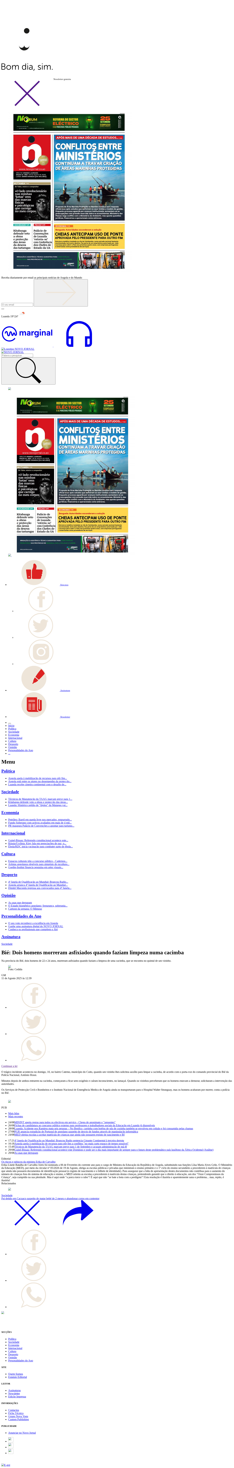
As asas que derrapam (20, 902)
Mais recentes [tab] (15, 1116)
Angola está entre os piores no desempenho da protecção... (39, 781)
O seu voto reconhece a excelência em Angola (33, 923)
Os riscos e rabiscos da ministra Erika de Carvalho (28, 1161)
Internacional (13, 833)
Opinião (8, 895)
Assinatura (10, 936)
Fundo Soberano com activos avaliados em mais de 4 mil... (40, 822)
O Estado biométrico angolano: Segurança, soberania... (37, 905)
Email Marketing (10, 1461)
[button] (38, 584)
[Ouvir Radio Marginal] (53, 345)
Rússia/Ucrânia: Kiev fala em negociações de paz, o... (37, 843)
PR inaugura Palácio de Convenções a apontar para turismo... (41, 825)
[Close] (27, 105)
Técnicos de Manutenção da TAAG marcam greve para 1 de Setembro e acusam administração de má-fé (70, 1146)
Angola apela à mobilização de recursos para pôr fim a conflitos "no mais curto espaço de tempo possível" (71, 1143)
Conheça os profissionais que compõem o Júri (33, 929)
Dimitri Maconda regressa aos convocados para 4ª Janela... (39, 888)
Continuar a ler (9, 1066)
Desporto (9, 874)
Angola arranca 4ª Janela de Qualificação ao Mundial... (38, 884)
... (9, 753)
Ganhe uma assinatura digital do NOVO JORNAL (35, 926)
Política (8, 771)
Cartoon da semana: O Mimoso (25, 908)
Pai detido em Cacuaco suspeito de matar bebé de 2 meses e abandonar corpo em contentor (50, 1198)
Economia (10, 812)
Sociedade (10, 791)
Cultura (8, 854)
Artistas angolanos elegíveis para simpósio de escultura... (38, 864)
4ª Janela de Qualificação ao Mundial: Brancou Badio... (38, 881)
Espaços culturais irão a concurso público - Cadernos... (37, 861)
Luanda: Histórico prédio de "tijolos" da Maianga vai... (37, 805)
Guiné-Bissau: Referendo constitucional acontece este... (38, 840)
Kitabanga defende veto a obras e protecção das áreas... (38, 802)
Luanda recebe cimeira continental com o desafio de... (37, 784)
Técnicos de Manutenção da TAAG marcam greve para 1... (40, 799)
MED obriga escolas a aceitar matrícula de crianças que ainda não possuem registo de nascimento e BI (69, 1134)
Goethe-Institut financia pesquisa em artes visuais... (35, 867)
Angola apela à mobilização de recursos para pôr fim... (37, 778)
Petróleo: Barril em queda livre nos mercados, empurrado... (40, 819)
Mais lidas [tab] (13, 1113)
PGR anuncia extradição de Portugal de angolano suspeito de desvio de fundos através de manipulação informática (76, 1131)
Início (11, 725)
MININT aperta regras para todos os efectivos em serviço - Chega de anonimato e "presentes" (65, 1122)
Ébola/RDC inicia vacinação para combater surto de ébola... (40, 846)
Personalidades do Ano (21, 916)
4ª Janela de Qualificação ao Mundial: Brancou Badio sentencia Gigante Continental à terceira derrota (69, 1140)
